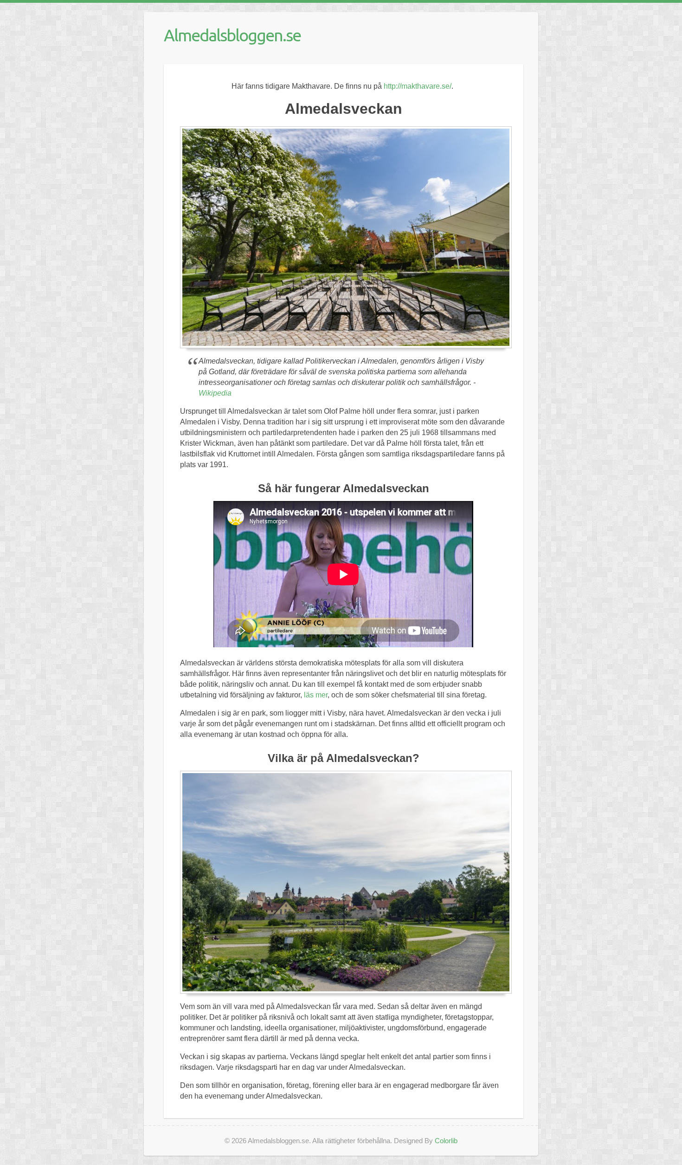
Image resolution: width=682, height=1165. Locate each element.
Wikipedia (215, 393)
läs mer (316, 695)
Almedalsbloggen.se (232, 35)
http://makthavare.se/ (417, 86)
